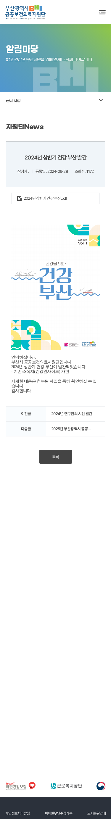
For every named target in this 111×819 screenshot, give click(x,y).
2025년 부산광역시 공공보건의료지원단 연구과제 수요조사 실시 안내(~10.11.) (74, 429)
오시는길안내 (96, 813)
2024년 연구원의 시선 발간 (71, 414)
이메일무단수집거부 (59, 813)
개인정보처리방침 (17, 813)
